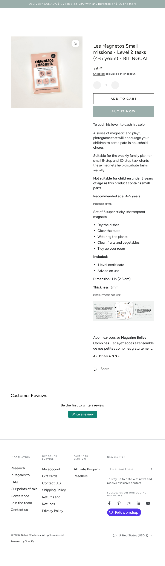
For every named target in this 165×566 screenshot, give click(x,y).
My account (51, 469)
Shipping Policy (54, 490)
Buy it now (124, 111)
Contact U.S (51, 483)
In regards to (20, 475)
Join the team (21, 503)
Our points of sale (24, 489)
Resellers (80, 476)
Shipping (99, 73)
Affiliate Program (87, 469)
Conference (20, 496)
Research (18, 468)
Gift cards (49, 476)
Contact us (19, 510)
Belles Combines (31, 535)
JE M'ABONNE (106, 356)
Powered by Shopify (22, 541)
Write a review (83, 414)
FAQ (14, 482)
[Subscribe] (151, 469)
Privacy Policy (52, 511)
